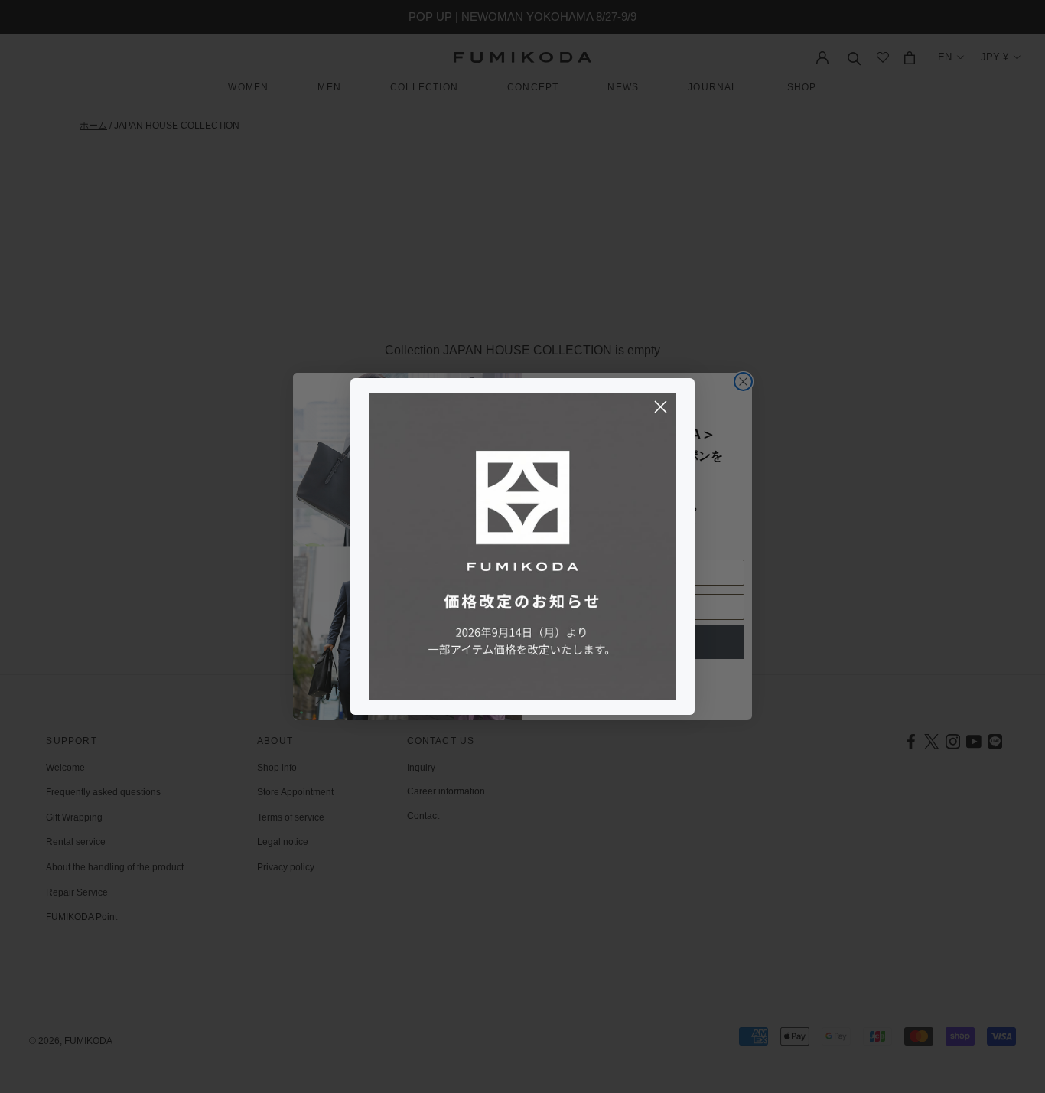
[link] (522, 546)
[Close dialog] (660, 406)
